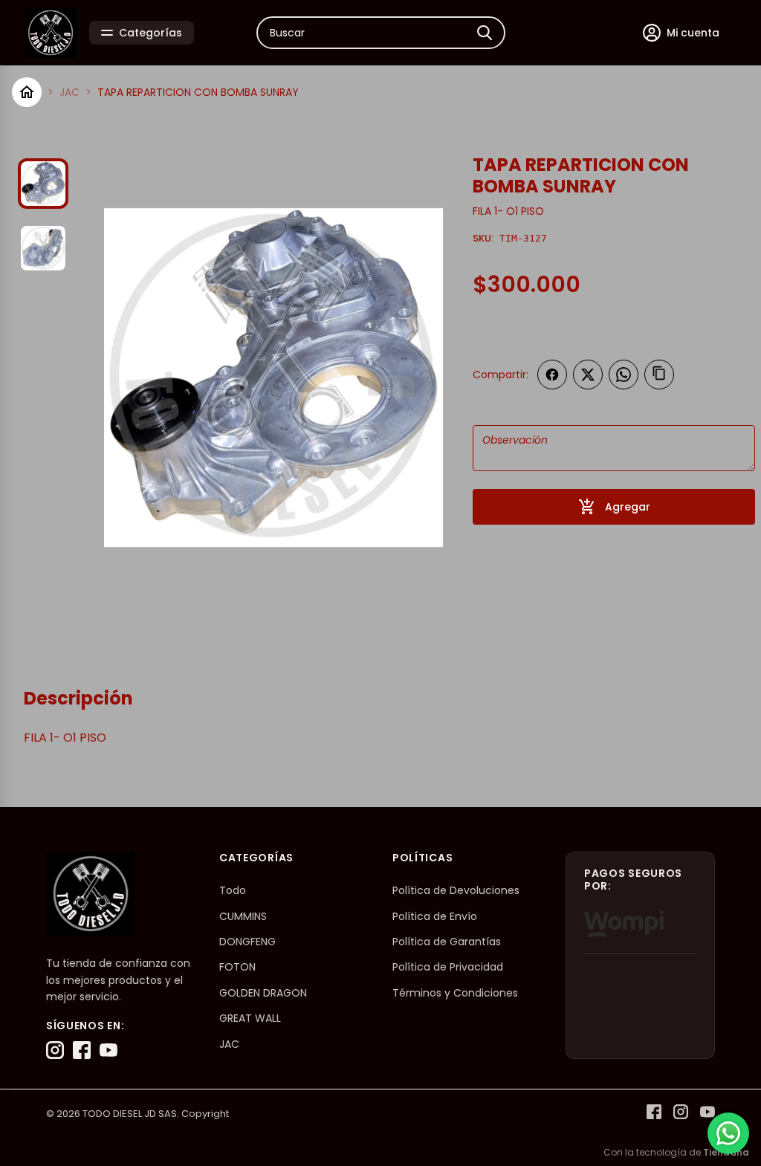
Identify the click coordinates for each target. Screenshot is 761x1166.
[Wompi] (624, 923)
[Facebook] (82, 1050)
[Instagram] (55, 1050)
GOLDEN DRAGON (263, 992)
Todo (232, 890)
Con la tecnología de (676, 1152)
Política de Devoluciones (455, 890)
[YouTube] (108, 1050)
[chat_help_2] (728, 1133)
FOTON (237, 966)
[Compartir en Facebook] (552, 374)
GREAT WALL (250, 1018)
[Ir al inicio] (27, 92)
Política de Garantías (446, 941)
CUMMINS (243, 916)
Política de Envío (434, 916)
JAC (69, 92)
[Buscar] (484, 32)
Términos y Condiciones (455, 992)
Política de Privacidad (447, 966)
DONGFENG (247, 941)
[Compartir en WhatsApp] (623, 374)
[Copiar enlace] (659, 374)
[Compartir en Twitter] (588, 374)
